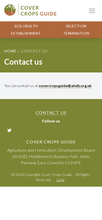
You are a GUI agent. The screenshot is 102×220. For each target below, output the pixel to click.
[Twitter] (10, 129)
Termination (76, 33)
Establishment (26, 33)
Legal (60, 180)
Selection (76, 26)
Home (10, 51)
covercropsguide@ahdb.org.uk (65, 85)
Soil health (26, 26)
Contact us (51, 112)
